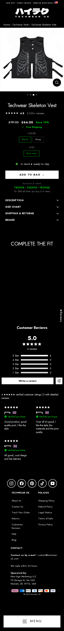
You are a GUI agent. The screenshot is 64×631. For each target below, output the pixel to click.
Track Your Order (21, 512)
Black (25, 139)
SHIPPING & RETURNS (19, 213)
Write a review (28, 381)
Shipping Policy (46, 500)
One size (31, 153)
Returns (15, 518)
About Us (16, 500)
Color (32, 133)
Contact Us (17, 506)
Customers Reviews (17, 526)
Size (32, 147)
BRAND (10, 220)
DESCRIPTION (14, 200)
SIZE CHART (13, 207)
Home (7, 24)
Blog (14, 540)
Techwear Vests (20, 24)
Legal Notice (45, 512)
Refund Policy (45, 506)
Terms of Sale (45, 518)
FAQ (14, 534)
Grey (38, 139)
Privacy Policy (45, 524)
